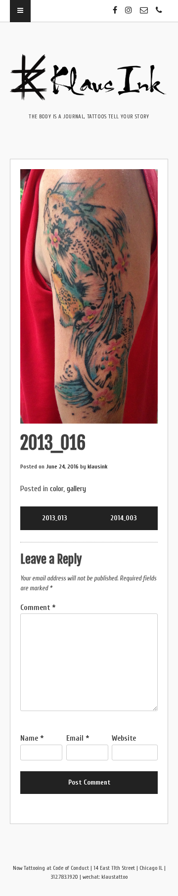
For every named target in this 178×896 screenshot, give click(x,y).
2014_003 (123, 518)
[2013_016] (89, 296)
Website (124, 738)
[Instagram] (128, 5)
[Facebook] (115, 5)
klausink (97, 466)
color (56, 488)
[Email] (144, 5)
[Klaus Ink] (89, 93)
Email (77, 738)
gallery (76, 488)
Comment (37, 608)
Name (32, 738)
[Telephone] (159, 5)
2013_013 (54, 518)
